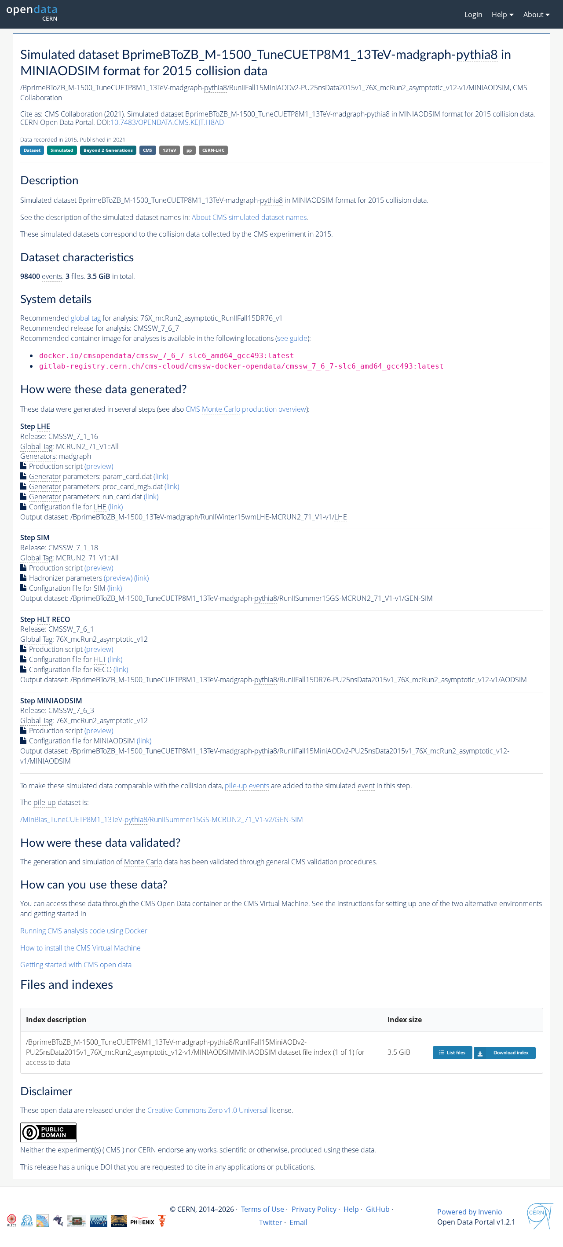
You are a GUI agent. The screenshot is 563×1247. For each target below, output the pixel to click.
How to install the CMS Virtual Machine (80, 948)
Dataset (32, 150)
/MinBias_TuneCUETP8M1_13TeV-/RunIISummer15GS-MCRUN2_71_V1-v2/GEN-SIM (161, 819)
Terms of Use (262, 1209)
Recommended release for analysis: (76, 328)
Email (298, 1222)
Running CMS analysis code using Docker (83, 931)
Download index (511, 1052)
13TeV (169, 150)
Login (473, 14)
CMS (147, 150)
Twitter (270, 1222)
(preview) (98, 466)
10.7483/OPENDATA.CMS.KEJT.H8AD (167, 122)
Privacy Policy (314, 1209)
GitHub (378, 1209)
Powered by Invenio (469, 1212)
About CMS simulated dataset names (249, 217)
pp (189, 150)
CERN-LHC (213, 150)
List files (456, 1052)
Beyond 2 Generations (108, 150)
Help (351, 1209)
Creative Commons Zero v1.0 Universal (207, 1110)
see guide (292, 338)
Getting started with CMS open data (76, 964)
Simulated (62, 150)
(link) (161, 476)
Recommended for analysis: (79, 318)
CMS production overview (246, 409)
